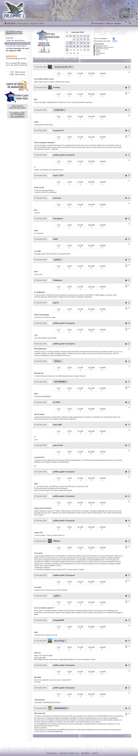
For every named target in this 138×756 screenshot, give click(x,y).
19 (88, 46)
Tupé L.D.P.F (58, 175)
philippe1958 (58, 620)
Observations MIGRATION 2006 (17, 107)
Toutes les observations (15, 40)
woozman (57, 198)
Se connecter (98, 23)
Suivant (125, 61)
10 (81, 43)
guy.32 (55, 303)
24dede (57, 361)
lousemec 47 (58, 130)
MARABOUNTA (60, 708)
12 (88, 43)
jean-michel (58, 445)
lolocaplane (58, 219)
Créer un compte (113, 23)
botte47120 (58, 110)
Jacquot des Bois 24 (62, 67)
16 (78, 46)
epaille (57, 260)
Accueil (11, 23)
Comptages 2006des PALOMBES (17, 115)
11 (84, 43)
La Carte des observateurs (16, 46)
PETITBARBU (60, 382)
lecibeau (56, 87)
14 (71, 46)
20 (67, 50)
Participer (9, 38)
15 (74, 46)
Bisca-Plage (59, 641)
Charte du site (52, 753)
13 (67, 46)
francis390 (57, 425)
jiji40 (56, 596)
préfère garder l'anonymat (64, 155)
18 (85, 46)
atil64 (55, 239)
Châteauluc (57, 280)
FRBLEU (56, 541)
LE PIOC (56, 402)
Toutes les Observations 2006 (17, 43)
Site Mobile (85, 753)
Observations (22, 23)
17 (81, 46)
